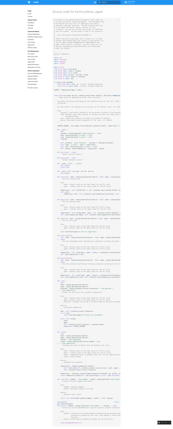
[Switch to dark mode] (95, 2)
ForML (29, 11)
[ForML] (29, 2)
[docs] (116, 402)
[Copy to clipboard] (118, 20)
